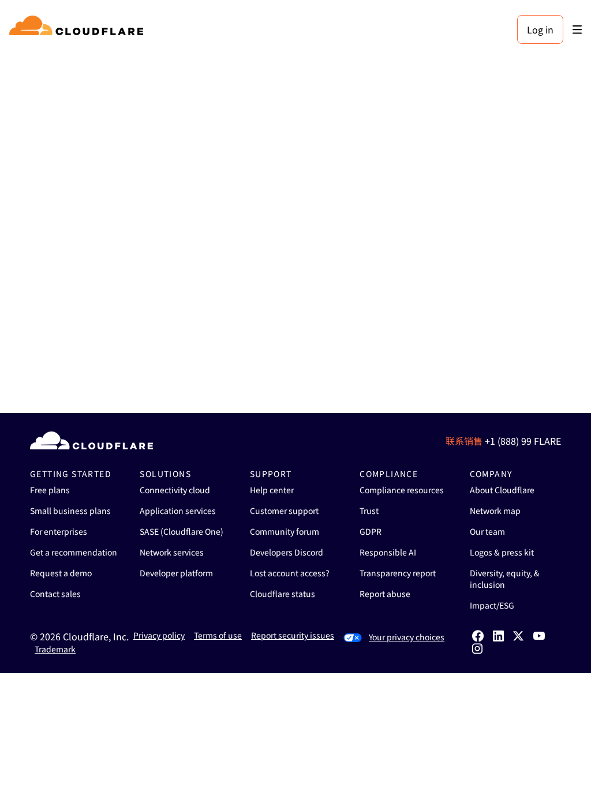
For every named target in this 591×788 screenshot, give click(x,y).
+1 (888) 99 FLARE (523, 441)
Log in (540, 29)
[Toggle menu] (577, 30)
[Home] (78, 29)
